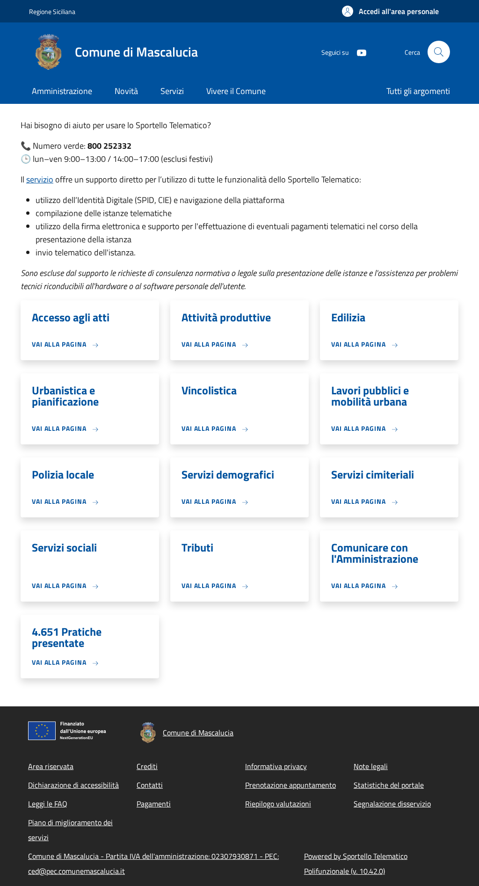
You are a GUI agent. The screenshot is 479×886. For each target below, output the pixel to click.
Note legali (371, 766)
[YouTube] (357, 51)
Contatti (150, 785)
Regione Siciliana (52, 11)
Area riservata (50, 766)
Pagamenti (154, 803)
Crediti (147, 766)
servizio (39, 179)
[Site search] (439, 52)
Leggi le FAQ (47, 803)
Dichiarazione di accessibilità (73, 785)
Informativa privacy (276, 766)
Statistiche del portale (389, 785)
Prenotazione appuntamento (290, 785)
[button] (390, 11)
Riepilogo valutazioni (278, 803)
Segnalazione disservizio (392, 803)
